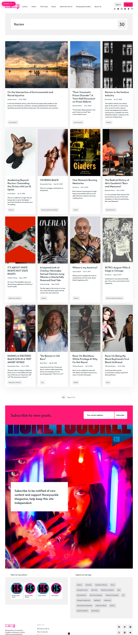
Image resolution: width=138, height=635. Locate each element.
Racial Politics (110, 210)
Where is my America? (84, 267)
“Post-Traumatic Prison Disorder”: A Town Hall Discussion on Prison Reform (83, 96)
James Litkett (76, 271)
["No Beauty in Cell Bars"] (53, 346)
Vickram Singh (44, 284)
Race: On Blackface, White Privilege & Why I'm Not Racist (84, 359)
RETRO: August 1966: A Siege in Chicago (117, 269)
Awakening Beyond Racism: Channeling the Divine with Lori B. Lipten (19, 184)
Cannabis (89, 585)
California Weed (101, 605)
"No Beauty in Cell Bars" (50, 357)
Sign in (118, 4)
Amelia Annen (12, 99)
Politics (112, 605)
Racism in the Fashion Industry (117, 93)
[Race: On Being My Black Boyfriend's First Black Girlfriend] (118, 346)
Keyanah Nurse (110, 190)
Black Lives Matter (15, 298)
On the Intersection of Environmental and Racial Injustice (30, 93)
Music (113, 585)
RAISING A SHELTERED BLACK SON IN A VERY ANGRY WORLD (19, 359)
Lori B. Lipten (11, 193)
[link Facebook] (125, 9)
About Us (98, 6)
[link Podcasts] (114, 9)
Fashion (108, 122)
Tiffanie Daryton (77, 366)
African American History (114, 298)
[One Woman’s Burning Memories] (85, 171)
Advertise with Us (66, 6)
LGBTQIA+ (97, 600)
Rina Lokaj (108, 99)
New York (94, 590)
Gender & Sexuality (112, 595)
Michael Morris (77, 106)
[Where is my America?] (85, 259)
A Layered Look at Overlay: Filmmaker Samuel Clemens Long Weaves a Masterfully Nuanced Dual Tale (52, 274)
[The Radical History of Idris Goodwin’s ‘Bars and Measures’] (118, 171)
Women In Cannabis (107, 590)
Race (107, 382)
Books (76, 210)
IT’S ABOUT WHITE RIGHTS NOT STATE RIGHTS (18, 270)
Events (54, 6)
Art (42, 382)
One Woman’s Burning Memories (84, 181)
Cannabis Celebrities (83, 600)
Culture (43, 298)
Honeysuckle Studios (83, 6)
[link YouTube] (118, 9)
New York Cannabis (96, 595)
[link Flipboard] (130, 626)
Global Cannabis (82, 611)
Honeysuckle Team (46, 184)
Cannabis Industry (101, 585)
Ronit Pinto (43, 363)
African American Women (49, 210)
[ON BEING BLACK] (53, 171)
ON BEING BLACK (49, 180)
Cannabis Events (82, 590)
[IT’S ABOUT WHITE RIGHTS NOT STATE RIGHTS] (20, 259)
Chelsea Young (12, 278)
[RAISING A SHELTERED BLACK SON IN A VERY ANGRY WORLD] (20, 346)
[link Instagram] (121, 9)
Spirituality (95, 611)
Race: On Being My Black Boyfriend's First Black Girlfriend (117, 359)
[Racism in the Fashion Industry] (118, 84)
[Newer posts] (63, 397)
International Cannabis (84, 605)
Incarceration (78, 122)
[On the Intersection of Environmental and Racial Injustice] (36, 84)
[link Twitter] (128, 9)
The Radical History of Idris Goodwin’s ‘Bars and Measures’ (117, 183)
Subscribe (120, 415)
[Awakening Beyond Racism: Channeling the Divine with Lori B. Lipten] (20, 171)
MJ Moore (75, 187)
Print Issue (44, 6)
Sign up (128, 4)
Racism (11, 210)
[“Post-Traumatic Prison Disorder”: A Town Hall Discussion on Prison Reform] (85, 84)
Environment (13, 122)
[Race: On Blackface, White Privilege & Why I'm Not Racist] (85, 346)
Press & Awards (42, 632)
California (107, 600)
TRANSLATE (8, 4)
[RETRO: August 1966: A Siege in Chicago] (118, 259)
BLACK (76, 382)
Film (119, 590)
